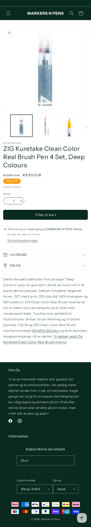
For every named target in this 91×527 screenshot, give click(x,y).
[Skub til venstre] (4, 126)
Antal (6, 193)
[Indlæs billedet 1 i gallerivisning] (21, 126)
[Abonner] (69, 461)
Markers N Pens (50, 519)
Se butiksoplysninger (22, 240)
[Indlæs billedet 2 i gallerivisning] (45, 126)
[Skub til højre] (86, 126)
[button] (8, 13)
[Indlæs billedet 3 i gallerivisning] (69, 126)
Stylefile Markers (45, 331)
